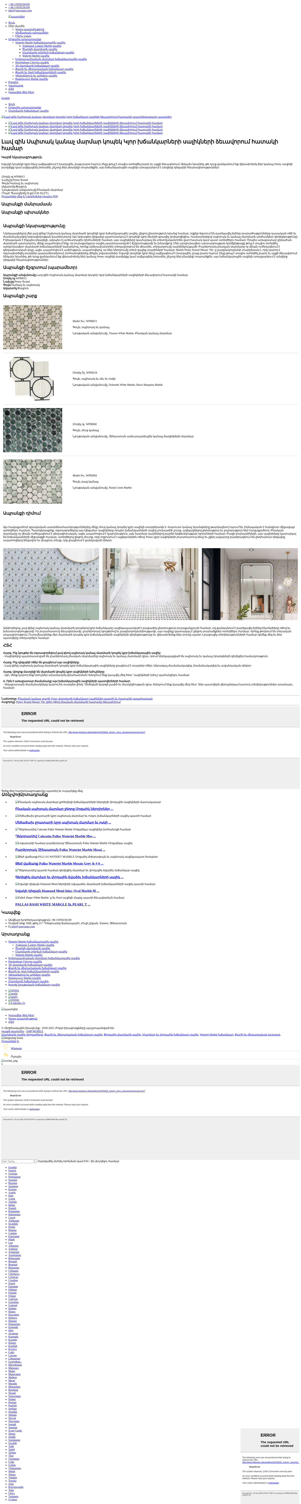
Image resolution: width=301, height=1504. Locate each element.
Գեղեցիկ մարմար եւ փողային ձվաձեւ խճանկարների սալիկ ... (69, 877)
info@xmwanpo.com (20, 10)
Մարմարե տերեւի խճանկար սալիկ (48, 52)
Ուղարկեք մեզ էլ (13, 196)
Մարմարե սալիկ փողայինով (22, 1034)
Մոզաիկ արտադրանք (24, 39)
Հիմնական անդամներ (31, 32)
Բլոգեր (13, 82)
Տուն (11, 22)
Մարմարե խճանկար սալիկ (28, 110)
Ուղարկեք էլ (10, 1041)
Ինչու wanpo (23, 35)
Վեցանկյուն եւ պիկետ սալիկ (36, 75)
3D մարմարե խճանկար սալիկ (37, 65)
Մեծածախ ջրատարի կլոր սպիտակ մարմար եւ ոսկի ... (63, 822)
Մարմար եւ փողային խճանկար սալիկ (170, 1034)
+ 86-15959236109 (19, 4)
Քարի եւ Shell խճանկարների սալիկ (40, 72)
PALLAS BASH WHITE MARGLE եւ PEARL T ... (52, 904)
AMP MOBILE (34, 1031)
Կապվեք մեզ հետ (21, 92)
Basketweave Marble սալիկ (31, 78)
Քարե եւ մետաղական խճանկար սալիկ (44, 69)
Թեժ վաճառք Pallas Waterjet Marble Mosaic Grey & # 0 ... (59, 863)
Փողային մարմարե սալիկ (122, 1034)
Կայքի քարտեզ (12, 1031)
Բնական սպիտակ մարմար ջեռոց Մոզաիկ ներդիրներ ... (64, 809)
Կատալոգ (15, 85)
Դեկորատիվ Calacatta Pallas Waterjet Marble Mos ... (55, 836)
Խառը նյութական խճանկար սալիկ (34, 984)
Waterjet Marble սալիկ (35, 55)
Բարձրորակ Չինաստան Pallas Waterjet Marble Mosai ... (60, 850)
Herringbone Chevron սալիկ (32, 62)
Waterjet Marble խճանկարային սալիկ (40, 42)
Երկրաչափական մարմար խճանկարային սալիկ (51, 59)
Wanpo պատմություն (29, 29)
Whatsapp (16, 1048)
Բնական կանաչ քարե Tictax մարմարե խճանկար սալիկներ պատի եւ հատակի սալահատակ (85, 698)
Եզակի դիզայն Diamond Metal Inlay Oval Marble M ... (57, 891)
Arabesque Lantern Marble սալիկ (41, 45)
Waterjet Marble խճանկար (216, 1034)
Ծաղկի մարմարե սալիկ (39, 49)
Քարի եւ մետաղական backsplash (257, 1034)
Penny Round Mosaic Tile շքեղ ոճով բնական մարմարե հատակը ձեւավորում (68, 701)
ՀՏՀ (11, 88)
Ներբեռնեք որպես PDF (42, 196)
